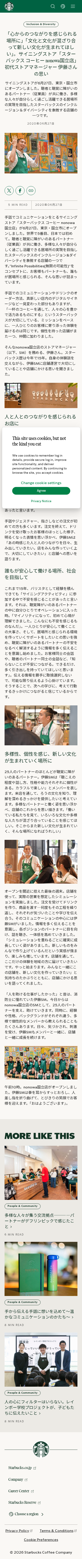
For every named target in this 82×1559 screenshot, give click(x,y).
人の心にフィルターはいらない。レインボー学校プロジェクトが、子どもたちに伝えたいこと (39, 1408)
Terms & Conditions (56, 1531)
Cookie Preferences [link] (41, 1540)
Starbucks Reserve (22, 1502)
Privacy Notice (41, 501)
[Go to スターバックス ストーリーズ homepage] (9, 6)
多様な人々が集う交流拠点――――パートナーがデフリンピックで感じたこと (39, 1221)
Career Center (18, 1490)
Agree (41, 490)
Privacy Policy (17, 1531)
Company (15, 1479)
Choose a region (26, 1513)
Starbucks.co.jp (20, 1467)
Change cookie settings (41, 483)
